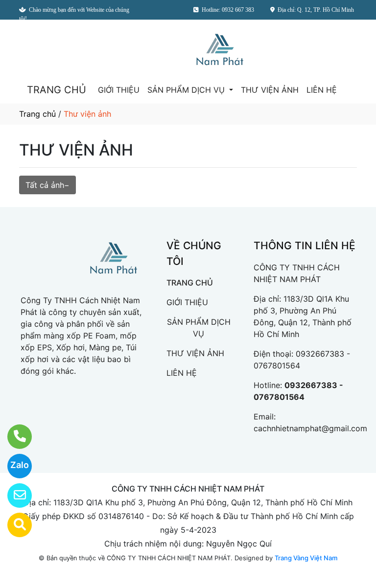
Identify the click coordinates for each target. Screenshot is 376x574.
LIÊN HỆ (321, 90)
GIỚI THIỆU (119, 90)
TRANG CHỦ (56, 90)
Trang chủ (37, 114)
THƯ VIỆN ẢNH (270, 90)
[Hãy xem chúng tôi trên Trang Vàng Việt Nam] (13, 525)
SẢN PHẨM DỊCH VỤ (187, 90)
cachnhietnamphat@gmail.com (310, 428)
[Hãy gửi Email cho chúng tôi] (13, 495)
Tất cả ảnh (44, 185)
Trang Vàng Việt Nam (306, 558)
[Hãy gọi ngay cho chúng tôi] (13, 436)
